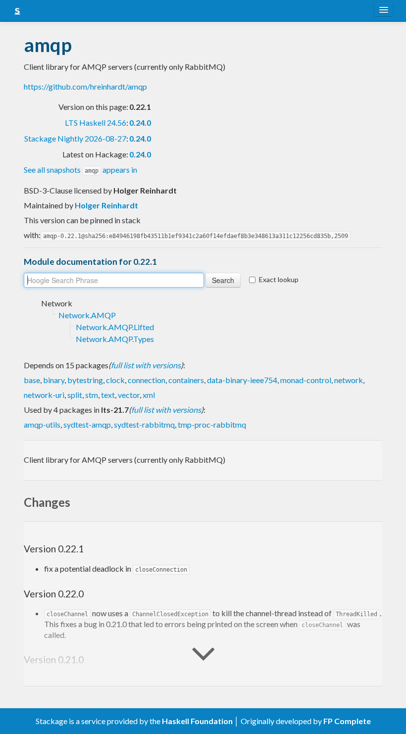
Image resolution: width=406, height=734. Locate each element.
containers (186, 380)
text (108, 394)
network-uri (44, 394)
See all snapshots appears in (80, 169)
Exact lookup (279, 279)
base (32, 380)
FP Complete (347, 721)
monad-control (305, 380)
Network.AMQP (87, 315)
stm (91, 394)
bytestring (85, 380)
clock (115, 380)
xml (149, 394)
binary (53, 380)
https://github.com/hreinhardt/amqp (85, 86)
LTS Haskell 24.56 (95, 122)
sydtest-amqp (87, 424)
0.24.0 (140, 122)
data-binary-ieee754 (242, 380)
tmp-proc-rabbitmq (212, 424)
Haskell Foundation (197, 721)
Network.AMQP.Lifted (115, 327)
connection (146, 380)
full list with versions (146, 365)
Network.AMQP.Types (115, 338)
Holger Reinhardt (106, 205)
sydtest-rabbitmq (144, 424)
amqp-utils (42, 424)
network (348, 380)
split (74, 394)
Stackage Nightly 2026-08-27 (75, 138)
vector (129, 394)
